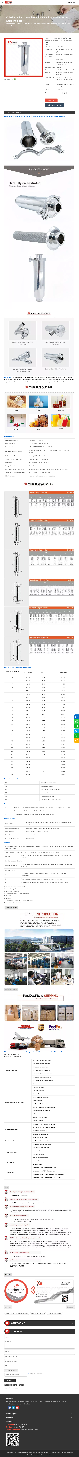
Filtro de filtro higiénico (55, 1313)
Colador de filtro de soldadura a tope (17, 1313)
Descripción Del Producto (13, 112)
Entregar (10, 1380)
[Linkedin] (13, 1407)
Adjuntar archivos (11, 1370)
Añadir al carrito (56, 105)
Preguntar (51, 100)
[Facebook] (9, 1407)
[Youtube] (17, 1407)
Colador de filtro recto (38, 1313)
